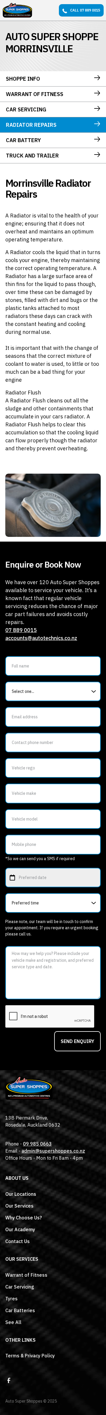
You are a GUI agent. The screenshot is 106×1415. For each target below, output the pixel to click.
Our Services (19, 1206)
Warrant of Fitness (26, 1275)
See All (13, 1322)
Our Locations (20, 1194)
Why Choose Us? (23, 1218)
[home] (17, 10)
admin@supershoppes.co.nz (53, 1151)
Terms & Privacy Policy (30, 1356)
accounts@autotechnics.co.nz (41, 638)
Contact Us (17, 1241)
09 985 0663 (37, 1144)
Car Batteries (20, 1310)
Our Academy (20, 1229)
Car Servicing (19, 1287)
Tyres (11, 1299)
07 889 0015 (21, 630)
